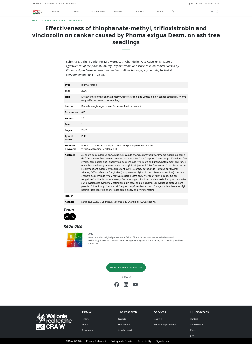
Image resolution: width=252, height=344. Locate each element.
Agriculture (50, 3)
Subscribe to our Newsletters (126, 267)
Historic (85, 319)
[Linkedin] (126, 284)
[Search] (180, 11)
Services (118, 11)
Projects (122, 319)
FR (212, 11)
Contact (160, 11)
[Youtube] (135, 284)
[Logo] (54, 321)
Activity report (125, 330)
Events (55, 11)
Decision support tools (165, 324)
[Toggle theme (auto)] (217, 12)
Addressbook (212, 3)
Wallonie (37, 3)
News (77, 11)
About (85, 324)
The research (96, 11)
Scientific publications (53, 20)
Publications (75, 20)
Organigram (88, 330)
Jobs (191, 3)
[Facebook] (116, 284)
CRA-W (138, 11)
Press (199, 3)
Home (35, 20)
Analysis (158, 319)
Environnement (67, 3)
